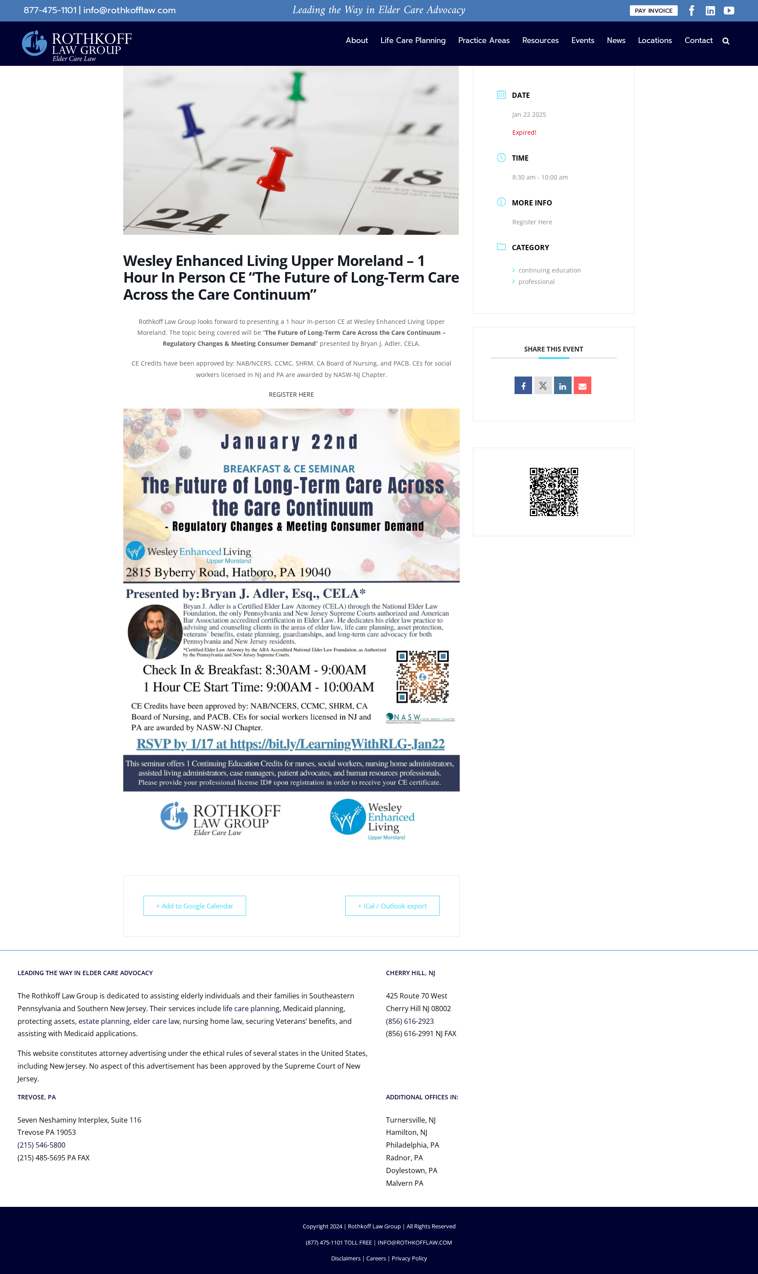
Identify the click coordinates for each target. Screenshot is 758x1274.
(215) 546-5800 (41, 1145)
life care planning (251, 1008)
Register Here (532, 222)
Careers (376, 1258)
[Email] (582, 385)
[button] (725, 40)
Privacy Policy (409, 1258)
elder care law (156, 1021)
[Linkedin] (563, 385)
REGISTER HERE (291, 394)
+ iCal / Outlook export (392, 905)
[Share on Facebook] (523, 385)
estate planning (104, 1021)
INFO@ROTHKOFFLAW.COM (415, 1242)
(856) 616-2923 (410, 1021)
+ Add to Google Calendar (194, 905)
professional (536, 281)
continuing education (549, 270)
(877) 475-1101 (324, 1242)
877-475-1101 (50, 10)
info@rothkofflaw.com (129, 10)
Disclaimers (346, 1258)
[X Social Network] (543, 385)
